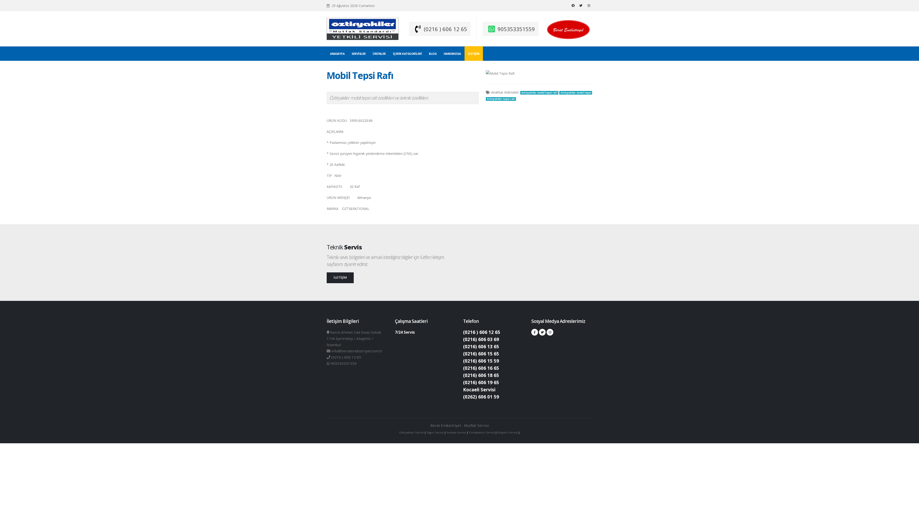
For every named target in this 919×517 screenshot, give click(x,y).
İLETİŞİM (340, 277)
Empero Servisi (507, 432)
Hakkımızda (452, 54)
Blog (433, 54)
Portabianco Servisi (481, 432)
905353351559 (516, 29)
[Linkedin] (588, 5)
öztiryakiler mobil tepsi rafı (539, 92)
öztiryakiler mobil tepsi (575, 92)
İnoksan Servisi (456, 432)
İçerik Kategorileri (407, 54)
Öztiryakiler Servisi (411, 432)
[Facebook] (573, 5)
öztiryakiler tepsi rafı (501, 99)
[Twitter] (580, 5)
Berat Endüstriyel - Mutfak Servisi (459, 425)
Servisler (359, 54)
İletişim (474, 54)
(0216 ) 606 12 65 (445, 29)
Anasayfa (337, 54)
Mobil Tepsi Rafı (360, 75)
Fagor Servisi (435, 432)
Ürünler (379, 54)
